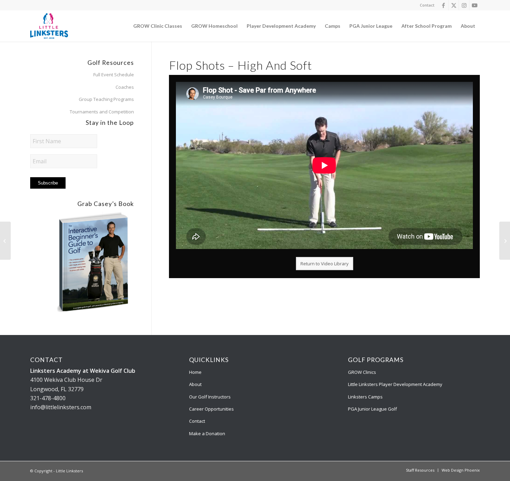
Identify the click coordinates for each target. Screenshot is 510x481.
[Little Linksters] (49, 26)
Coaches (125, 87)
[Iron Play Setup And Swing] (5, 241)
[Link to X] (454, 5)
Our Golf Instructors (210, 397)
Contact (427, 5)
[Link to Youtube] (474, 5)
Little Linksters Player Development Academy (395, 384)
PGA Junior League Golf (372, 409)
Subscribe (48, 183)
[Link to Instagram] (464, 5)
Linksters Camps (365, 397)
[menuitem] (425, 5)
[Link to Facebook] (443, 5)
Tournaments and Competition (102, 112)
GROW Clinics (362, 372)
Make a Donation (207, 433)
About (195, 384)
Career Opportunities (211, 409)
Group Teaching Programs (106, 99)
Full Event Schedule (113, 74)
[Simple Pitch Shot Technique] (504, 241)
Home (195, 372)
